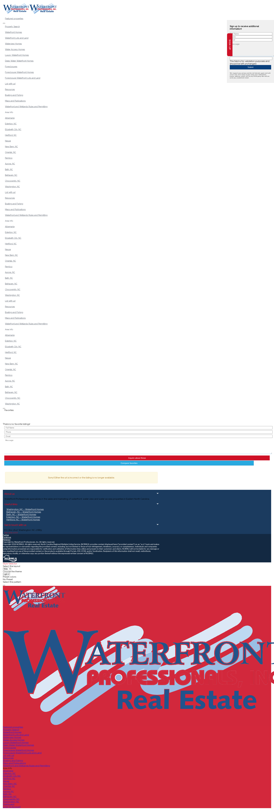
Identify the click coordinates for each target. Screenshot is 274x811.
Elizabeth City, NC (13, 129)
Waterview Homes (13, 44)
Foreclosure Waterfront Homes (19, 72)
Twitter (6, 535)
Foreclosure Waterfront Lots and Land (22, 78)
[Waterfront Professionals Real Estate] (10, 561)
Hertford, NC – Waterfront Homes (23, 519)
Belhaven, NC (11, 175)
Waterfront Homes (13, 32)
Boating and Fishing (14, 95)
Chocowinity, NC (12, 181)
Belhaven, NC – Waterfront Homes (23, 512)
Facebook (7, 537)
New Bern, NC (11, 146)
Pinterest (6, 540)
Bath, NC (9, 169)
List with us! (10, 84)
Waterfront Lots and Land (16, 38)
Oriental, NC (10, 152)
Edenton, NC (11, 124)
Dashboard (8, 804)
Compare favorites (129, 463)
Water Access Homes (15, 49)
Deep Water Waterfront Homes (19, 61)
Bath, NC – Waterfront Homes (21, 514)
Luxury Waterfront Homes (17, 55)
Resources (10, 89)
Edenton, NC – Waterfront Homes (23, 517)
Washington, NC (12, 186)
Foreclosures (11, 66)
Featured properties (14, 18)
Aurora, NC (10, 164)
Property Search (12, 26)
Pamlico (8, 158)
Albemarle (10, 118)
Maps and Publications (15, 101)
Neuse (8, 141)
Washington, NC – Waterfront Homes (25, 509)
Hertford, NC (11, 135)
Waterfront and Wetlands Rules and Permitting (26, 106)
